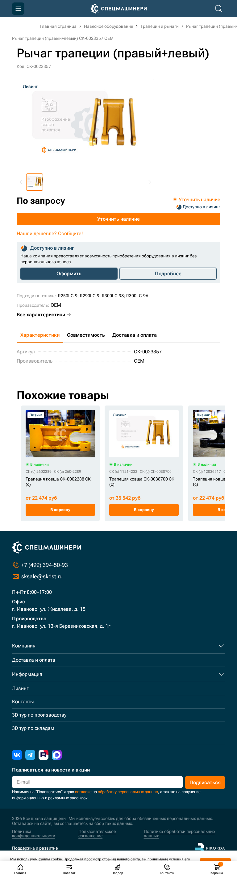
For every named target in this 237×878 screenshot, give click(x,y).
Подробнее (168, 274)
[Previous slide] (21, 182)
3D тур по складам (33, 728)
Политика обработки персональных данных (179, 833)
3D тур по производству (39, 715)
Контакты (23, 702)
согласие (83, 791)
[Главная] (118, 8)
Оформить (68, 274)
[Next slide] (149, 182)
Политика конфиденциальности (33, 833)
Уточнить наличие (118, 219)
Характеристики (40, 335)
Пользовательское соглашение (97, 833)
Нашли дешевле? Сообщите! (50, 233)
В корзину (60, 509)
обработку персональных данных (128, 791)
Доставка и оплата (134, 335)
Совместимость (86, 335)
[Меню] (18, 8)
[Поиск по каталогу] (219, 8)
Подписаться (205, 782)
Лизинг (20, 688)
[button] (34, 182)
